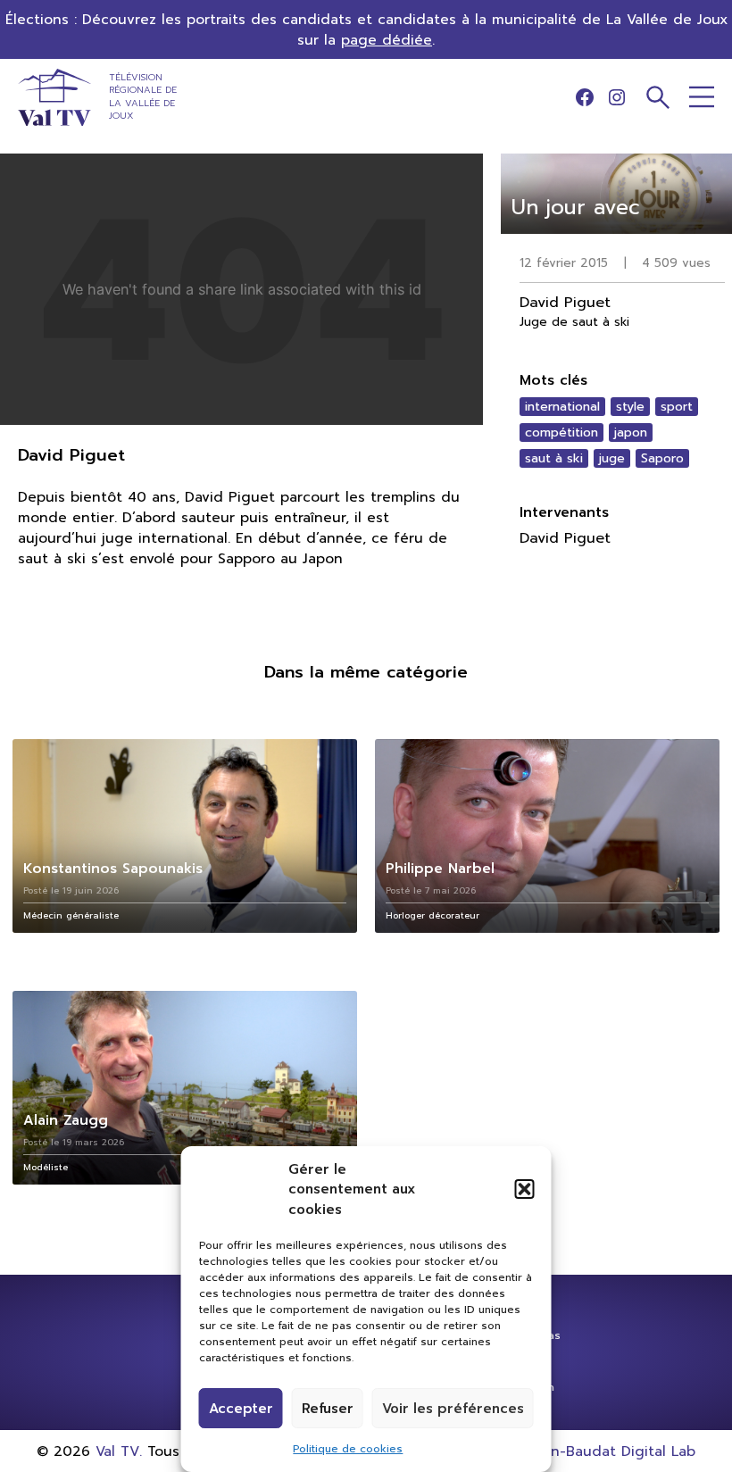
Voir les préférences (453, 1408)
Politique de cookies (348, 1449)
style (630, 406)
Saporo (662, 458)
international (562, 406)
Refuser (328, 1408)
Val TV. (119, 1451)
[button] (525, 1189)
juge (612, 458)
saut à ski (554, 458)
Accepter (241, 1408)
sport (677, 406)
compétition (561, 432)
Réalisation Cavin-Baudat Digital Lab (568, 1451)
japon (630, 432)
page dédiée (386, 39)
